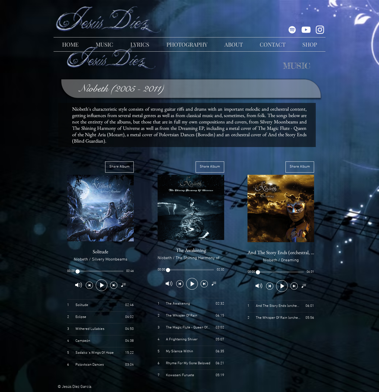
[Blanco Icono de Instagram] (319, 29)
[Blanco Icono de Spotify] (292, 29)
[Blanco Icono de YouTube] (306, 29)
